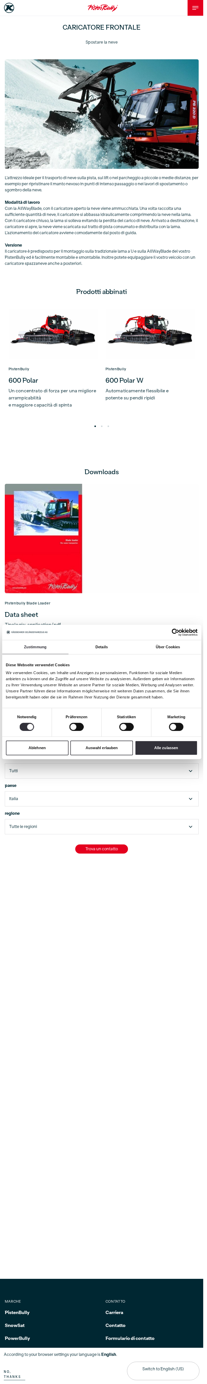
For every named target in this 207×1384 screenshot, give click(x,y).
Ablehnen (37, 748)
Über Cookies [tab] (168, 647)
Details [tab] (101, 647)
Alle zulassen (166, 748)
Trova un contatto (101, 849)
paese (10, 786)
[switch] (76, 727)
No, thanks (12, 1374)
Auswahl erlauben (102, 748)
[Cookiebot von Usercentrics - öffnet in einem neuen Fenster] (175, 632)
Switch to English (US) (163, 1369)
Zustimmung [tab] (35, 647)
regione (12, 813)
